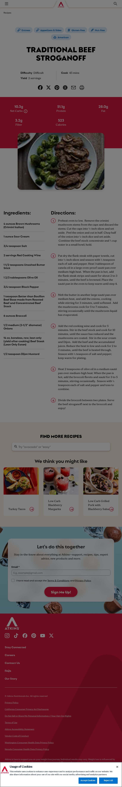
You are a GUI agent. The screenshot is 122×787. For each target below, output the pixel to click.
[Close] (117, 767)
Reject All (108, 780)
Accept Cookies (87, 780)
